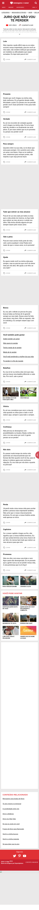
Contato (29, 862)
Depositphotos (19, 863)
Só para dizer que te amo (11, 844)
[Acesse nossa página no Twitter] (14, 856)
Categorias (6, 12)
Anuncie (35, 862)
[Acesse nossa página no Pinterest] (19, 856)
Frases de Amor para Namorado (13, 829)
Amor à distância (8, 814)
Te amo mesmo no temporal (12, 804)
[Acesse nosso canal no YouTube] (24, 856)
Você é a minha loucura (10, 834)
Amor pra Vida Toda (9, 819)
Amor (30, 12)
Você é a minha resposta (11, 839)
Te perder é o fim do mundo (13, 361)
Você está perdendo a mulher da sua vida (18, 357)
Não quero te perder (10, 343)
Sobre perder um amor (11, 339)
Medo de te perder (10, 352)
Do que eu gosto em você (11, 824)
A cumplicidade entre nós (11, 809)
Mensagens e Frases (19, 12)
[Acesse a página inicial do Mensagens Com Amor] (19, 3)
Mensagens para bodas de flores (13, 798)
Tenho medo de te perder (12, 348)
